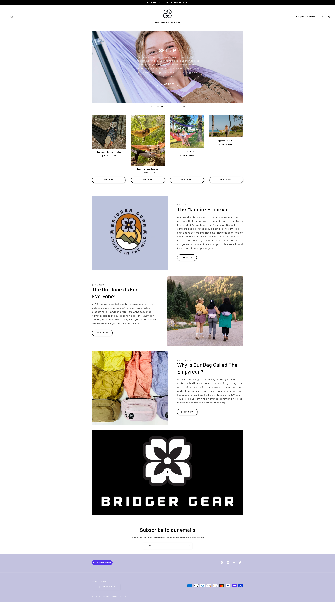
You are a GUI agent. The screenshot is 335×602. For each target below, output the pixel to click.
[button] (6, 17)
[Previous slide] (151, 106)
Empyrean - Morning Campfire (109, 152)
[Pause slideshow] (183, 106)
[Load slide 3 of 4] (166, 106)
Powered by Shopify (118, 596)
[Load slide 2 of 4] (162, 106)
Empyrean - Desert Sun (226, 141)
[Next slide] (177, 106)
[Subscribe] (189, 546)
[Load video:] (167, 472)
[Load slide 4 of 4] (170, 106)
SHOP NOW (167, 84)
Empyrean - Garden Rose (187, 152)
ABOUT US (186, 257)
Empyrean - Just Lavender (148, 169)
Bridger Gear (104, 596)
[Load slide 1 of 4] (158, 106)
